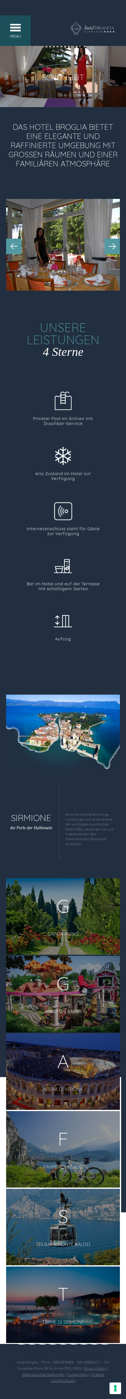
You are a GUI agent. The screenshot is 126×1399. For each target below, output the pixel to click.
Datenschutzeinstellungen (43, 1374)
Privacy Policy (95, 1368)
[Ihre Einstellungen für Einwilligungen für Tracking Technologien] (115, 1388)
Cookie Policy (78, 1374)
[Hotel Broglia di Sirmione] (92, 33)
